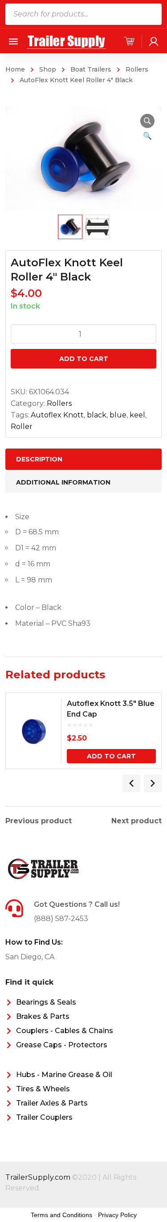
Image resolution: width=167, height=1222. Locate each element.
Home (15, 69)
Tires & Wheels (43, 1089)
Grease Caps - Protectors (61, 1045)
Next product (136, 821)
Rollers (137, 69)
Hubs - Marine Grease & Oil (64, 1074)
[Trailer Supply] (66, 40)
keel (137, 415)
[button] (147, 121)
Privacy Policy (117, 1214)
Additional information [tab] (63, 482)
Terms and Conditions (61, 1214)
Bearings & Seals (46, 1002)
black (96, 415)
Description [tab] (39, 459)
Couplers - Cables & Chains (64, 1030)
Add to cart (83, 359)
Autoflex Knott (57, 415)
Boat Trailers (90, 69)
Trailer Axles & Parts (52, 1103)
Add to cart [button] (111, 756)
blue (118, 415)
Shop (47, 69)
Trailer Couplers (44, 1117)
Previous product (38, 821)
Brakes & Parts (42, 1016)
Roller (22, 426)
